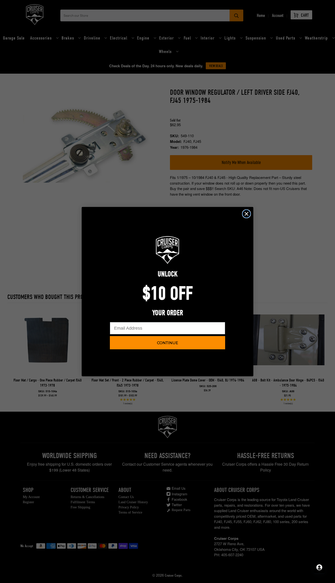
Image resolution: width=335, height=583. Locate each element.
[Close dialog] (246, 214)
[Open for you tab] (319, 567)
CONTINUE (167, 342)
